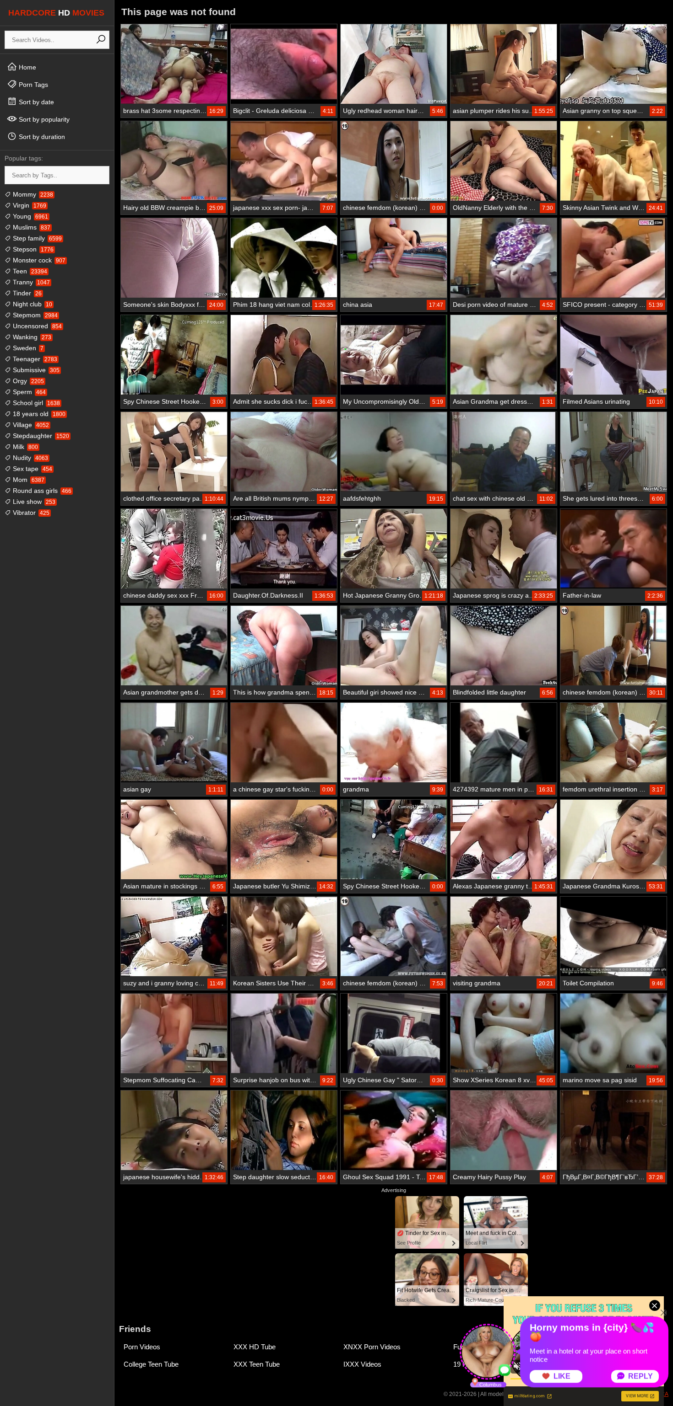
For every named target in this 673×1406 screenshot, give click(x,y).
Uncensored (36, 326)
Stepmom (34, 315)
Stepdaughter (40, 435)
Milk (24, 446)
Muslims (30, 227)
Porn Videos (142, 1347)
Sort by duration (41, 136)
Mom (27, 479)
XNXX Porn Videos (372, 1347)
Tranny (30, 282)
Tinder (26, 293)
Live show (33, 501)
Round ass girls (41, 490)
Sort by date (35, 102)
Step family (36, 238)
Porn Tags (32, 84)
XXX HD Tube (254, 1347)
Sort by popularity (43, 119)
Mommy (32, 194)
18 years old (38, 413)
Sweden (27, 348)
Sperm (28, 392)
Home (26, 67)
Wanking (31, 337)
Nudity (29, 457)
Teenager (34, 359)
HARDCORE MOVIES (56, 12)
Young (29, 216)
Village (30, 424)
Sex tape (31, 468)
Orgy (27, 381)
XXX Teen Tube (256, 1364)
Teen (29, 271)
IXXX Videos (362, 1364)
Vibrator (30, 512)
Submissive (35, 370)
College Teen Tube (151, 1364)
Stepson (32, 249)
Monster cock (38, 260)
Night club (31, 304)
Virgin (28, 205)
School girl (35, 402)
